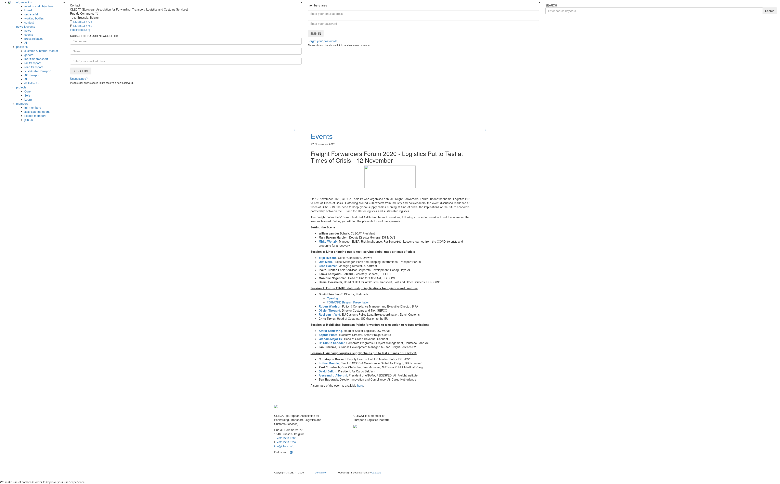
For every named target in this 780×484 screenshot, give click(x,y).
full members (32, 107)
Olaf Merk (325, 262)
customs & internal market (41, 51)
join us (28, 120)
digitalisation (32, 83)
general (29, 55)
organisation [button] (24, 2)
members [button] (22, 103)
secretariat (31, 14)
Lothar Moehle (329, 363)
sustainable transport (37, 71)
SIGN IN (315, 33)
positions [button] (22, 47)
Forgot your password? (323, 41)
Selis (27, 95)
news (27, 30)
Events (322, 136)
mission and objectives (38, 6)
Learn (28, 99)
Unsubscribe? (79, 78)
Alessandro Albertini (333, 375)
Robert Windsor (329, 306)
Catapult (376, 472)
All (25, 43)
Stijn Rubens (328, 258)
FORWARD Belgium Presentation (348, 302)
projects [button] (21, 87)
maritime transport (36, 59)
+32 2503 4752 (82, 26)
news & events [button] (25, 26)
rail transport (32, 63)
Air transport (32, 75)
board (28, 10)
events (28, 34)
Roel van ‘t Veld (329, 314)
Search (769, 11)
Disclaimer (321, 472)
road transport (33, 67)
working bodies (34, 18)
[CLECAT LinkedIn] (291, 452)
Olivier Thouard (329, 310)
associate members (37, 112)
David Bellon (327, 371)
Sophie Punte (328, 335)
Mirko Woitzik (328, 241)
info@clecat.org (80, 30)
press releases (33, 39)
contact (29, 22)
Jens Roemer (328, 266)
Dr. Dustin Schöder (332, 343)
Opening (332, 298)
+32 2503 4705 (82, 21)
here (360, 385)
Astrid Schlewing (330, 331)
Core (27, 91)
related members (35, 116)
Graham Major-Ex (330, 339)
